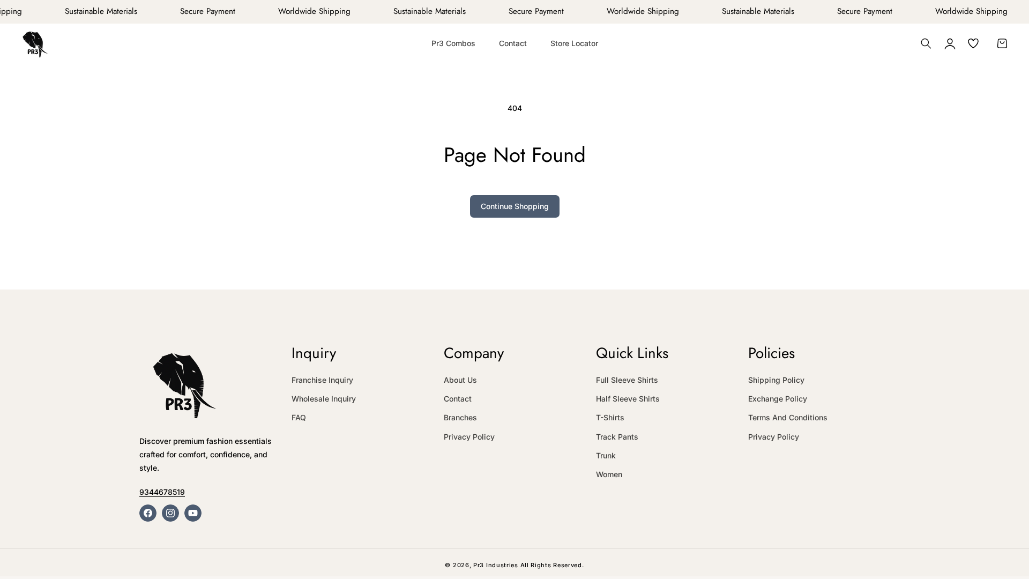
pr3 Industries (495, 565)
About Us (460, 379)
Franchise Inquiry (322, 379)
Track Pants (617, 436)
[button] (926, 43)
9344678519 (162, 491)
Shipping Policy (776, 379)
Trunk (606, 455)
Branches (460, 417)
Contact (458, 398)
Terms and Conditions (787, 417)
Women (609, 474)
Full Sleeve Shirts (627, 379)
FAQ (299, 417)
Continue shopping (515, 206)
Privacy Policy (469, 436)
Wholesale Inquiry (324, 398)
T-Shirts (610, 417)
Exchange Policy (777, 398)
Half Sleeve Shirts (628, 398)
